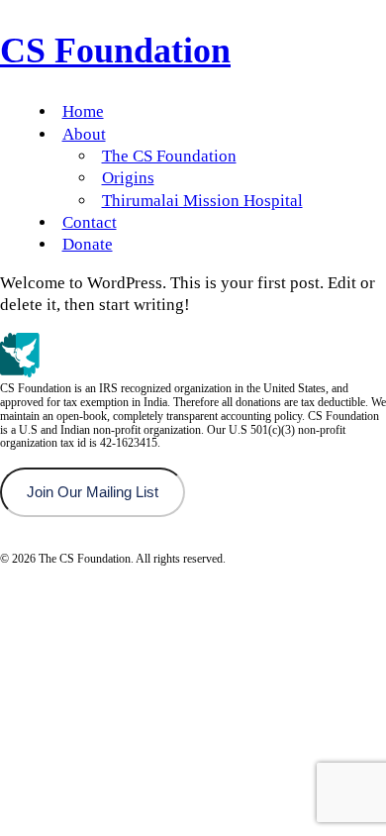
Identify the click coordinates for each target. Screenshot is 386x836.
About (84, 134)
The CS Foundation (169, 156)
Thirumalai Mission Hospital (202, 200)
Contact (89, 222)
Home (83, 111)
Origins (128, 177)
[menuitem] (213, 112)
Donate (87, 244)
